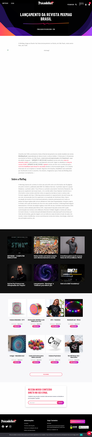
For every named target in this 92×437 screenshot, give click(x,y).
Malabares (56, 427)
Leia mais (17, 326)
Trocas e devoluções (29, 425)
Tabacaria (62, 427)
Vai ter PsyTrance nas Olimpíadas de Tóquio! (16, 284)
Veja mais (46, 374)
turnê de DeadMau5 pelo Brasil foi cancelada (31, 166)
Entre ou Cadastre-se (52, 429)
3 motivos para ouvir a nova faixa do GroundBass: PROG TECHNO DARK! (71, 257)
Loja (12, 3)
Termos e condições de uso (31, 428)
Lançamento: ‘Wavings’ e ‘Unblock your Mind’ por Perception (44, 285)
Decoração (50, 427)
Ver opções (55, 326)
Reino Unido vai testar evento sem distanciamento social (45, 257)
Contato (26, 423)
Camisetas (56, 425)
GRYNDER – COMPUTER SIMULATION (16, 257)
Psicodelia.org (46, 3)
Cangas (61, 425)
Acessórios (49, 425)
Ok (81, 434)
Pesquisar (70, 4)
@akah (46, 164)
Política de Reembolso (29, 430)
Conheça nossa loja (77, 421)
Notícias (5, 3)
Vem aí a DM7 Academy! (69, 284)
